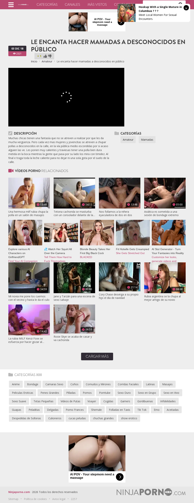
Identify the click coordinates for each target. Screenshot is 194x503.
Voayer (92, 401)
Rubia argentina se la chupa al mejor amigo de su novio (162, 298)
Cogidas (108, 401)
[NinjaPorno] (23, 4)
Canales (72, 4)
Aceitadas (173, 410)
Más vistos (97, 4)
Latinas (150, 384)
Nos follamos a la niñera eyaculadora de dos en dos (115, 213)
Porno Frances (75, 410)
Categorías (47, 4)
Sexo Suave (19, 401)
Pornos (87, 392)
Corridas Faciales (128, 384)
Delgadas (53, 410)
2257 (74, 499)
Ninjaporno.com (19, 492)
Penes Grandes (50, 392)
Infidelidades (168, 401)
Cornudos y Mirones (98, 384)
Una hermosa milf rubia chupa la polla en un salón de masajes (28, 213)
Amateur (47, 61)
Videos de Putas (70, 401)
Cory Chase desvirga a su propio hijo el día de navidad (118, 296)
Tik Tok (141, 410)
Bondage (32, 384)
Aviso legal (58, 499)
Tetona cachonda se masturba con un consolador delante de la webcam (73, 213)
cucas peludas (77, 418)
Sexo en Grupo (147, 392)
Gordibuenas (145, 401)
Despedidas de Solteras (26, 418)
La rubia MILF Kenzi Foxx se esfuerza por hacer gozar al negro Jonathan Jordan (25, 340)
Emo (157, 410)
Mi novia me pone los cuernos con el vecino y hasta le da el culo (28, 298)
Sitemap (13, 499)
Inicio (34, 61)
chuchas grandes (103, 418)
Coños (74, 384)
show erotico (129, 418)
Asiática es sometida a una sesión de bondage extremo (161, 213)
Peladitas (34, 410)
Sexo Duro (124, 392)
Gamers (125, 401)
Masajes (167, 384)
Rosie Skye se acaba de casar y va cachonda (73, 338)
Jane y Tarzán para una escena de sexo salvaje (74, 298)
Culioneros (54, 418)
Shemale (96, 410)
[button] (11, 5)
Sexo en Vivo (171, 392)
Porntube (104, 392)
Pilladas (71, 392)
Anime (16, 384)
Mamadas (147, 139)
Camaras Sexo (54, 384)
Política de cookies (35, 499)
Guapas (16, 410)
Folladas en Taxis (119, 410)
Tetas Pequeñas (43, 401)
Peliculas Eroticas (22, 392)
